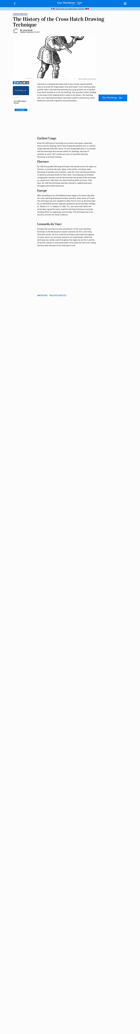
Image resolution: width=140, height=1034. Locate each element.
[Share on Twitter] (17, 83)
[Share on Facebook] (14, 83)
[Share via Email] (24, 83)
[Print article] (27, 83)
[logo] (70, 3)
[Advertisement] (66, 121)
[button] (15, 3)
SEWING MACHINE (20, 14)
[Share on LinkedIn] (20, 83)
